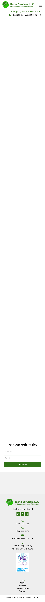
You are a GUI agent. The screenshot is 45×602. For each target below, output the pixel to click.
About (22, 583)
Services (22, 586)
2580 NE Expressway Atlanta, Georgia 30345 (22, 547)
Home (22, 580)
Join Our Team (22, 588)
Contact (22, 591)
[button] (22, 95)
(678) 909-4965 (22, 523)
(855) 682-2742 (22, 531)
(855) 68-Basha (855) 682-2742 (27, 15)
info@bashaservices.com (22, 538)
